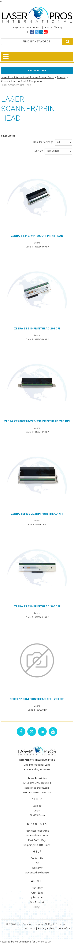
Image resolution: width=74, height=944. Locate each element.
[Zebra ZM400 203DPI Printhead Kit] (37, 475)
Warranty (37, 868)
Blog (37, 907)
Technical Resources (37, 831)
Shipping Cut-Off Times (37, 845)
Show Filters (37, 71)
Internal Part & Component (27, 81)
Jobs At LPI (37, 898)
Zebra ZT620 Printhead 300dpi (37, 606)
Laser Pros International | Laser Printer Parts (27, 78)
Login (37, 811)
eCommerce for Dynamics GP (34, 942)
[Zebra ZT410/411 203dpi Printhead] (37, 197)
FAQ (37, 863)
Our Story (37, 888)
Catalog (37, 806)
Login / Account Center (26, 28)
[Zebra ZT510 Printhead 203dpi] (37, 290)
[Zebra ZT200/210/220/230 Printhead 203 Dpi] (37, 382)
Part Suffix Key (53, 28)
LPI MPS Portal (37, 816)
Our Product (37, 902)
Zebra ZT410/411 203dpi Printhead (37, 236)
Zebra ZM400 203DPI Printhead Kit (37, 514)
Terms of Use (64, 929)
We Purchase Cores (37, 836)
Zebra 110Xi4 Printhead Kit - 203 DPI (37, 699)
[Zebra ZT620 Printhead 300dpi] (37, 568)
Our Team (37, 893)
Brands (61, 78)
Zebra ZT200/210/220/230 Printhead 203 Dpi (37, 421)
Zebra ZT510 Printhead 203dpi (37, 328)
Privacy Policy (46, 929)
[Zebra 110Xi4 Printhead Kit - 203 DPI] (37, 660)
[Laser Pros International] (37, 15)
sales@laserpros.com (37, 788)
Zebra (4, 81)
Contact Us (37, 859)
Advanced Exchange (37, 873)
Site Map (30, 929)
